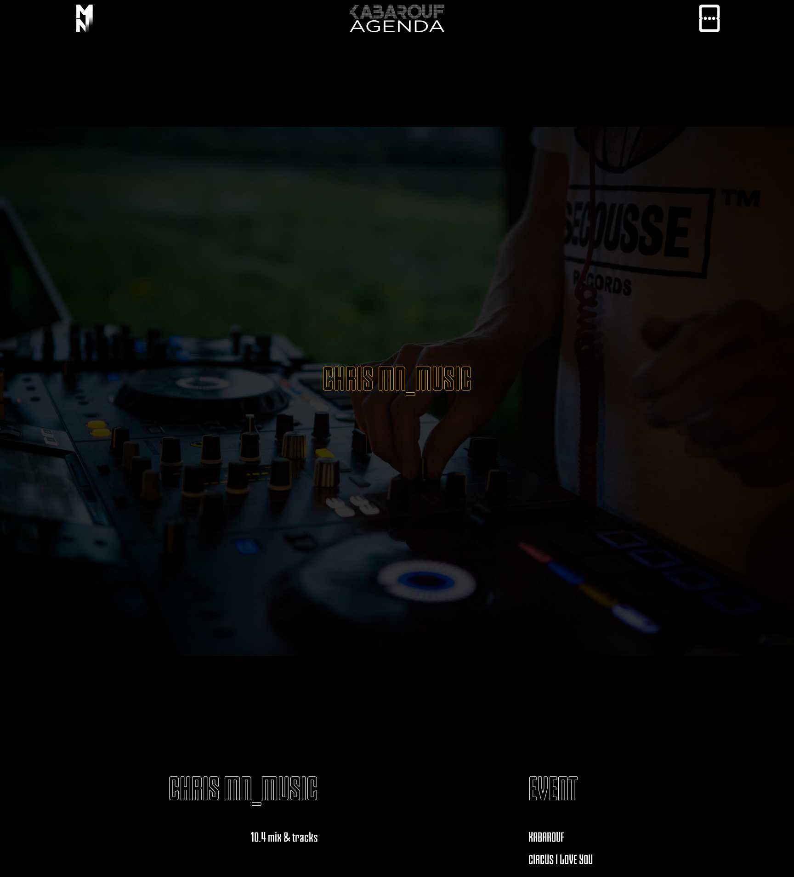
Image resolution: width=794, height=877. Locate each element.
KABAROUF (546, 837)
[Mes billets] (709, 20)
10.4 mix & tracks (284, 837)
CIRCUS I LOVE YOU (560, 859)
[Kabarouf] (84, 20)
